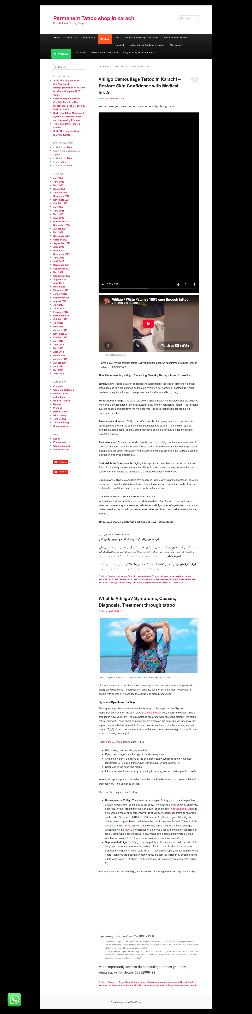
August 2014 (59, 362)
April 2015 (58, 351)
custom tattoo (60, 393)
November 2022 (61, 254)
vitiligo (121, 582)
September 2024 (61, 225)
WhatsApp (63, 53)
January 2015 (60, 359)
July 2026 (58, 177)
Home (57, 37)
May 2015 (58, 348)
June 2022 (58, 257)
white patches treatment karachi (181, 985)
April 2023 (58, 246)
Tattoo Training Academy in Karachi (147, 44)
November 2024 (61, 221)
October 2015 (60, 337)
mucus (128, 829)
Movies (57, 404)
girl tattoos (59, 397)
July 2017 (58, 304)
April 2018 (58, 283)
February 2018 (60, 290)
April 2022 (58, 261)
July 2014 (58, 366)
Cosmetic (112, 576)
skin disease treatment (167, 579)
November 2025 (61, 199)
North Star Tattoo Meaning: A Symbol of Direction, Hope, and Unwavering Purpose (68, 116)
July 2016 (58, 322)
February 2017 (60, 312)
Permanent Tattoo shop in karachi (94, 18)
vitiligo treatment (134, 582)
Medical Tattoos (61, 400)
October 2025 (60, 203)
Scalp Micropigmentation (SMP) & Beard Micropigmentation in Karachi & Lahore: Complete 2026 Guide (69, 88)
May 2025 (58, 214)
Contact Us (71, 37)
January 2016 (60, 330)
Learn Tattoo (80, 52)
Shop (106, 38)
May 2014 (58, 369)
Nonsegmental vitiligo (183, 808)
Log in (56, 438)
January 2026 (60, 192)
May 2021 (58, 272)
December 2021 (61, 264)
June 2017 (58, 308)
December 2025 (61, 196)
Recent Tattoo (60, 411)
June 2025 (58, 210)
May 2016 (58, 326)
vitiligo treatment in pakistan (157, 582)
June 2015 (58, 344)
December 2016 (61, 315)
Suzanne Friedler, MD (154, 712)
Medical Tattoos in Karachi (104, 52)
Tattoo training (61, 422)
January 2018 (60, 293)
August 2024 (59, 228)
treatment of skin (187, 579)
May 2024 (58, 232)
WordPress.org (61, 449)
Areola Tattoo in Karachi (175, 37)
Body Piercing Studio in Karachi (139, 52)
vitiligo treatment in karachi (122, 985)
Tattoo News (59, 418)
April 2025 (58, 217)
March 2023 (59, 250)
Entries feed (59, 442)
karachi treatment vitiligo (172, 982)
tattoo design (144, 576)
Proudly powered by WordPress (126, 1002)
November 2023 (61, 235)
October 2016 (60, 319)
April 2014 (58, 373)
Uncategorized (61, 426)
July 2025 (58, 206)
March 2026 (59, 188)
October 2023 (60, 239)
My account (176, 44)
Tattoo (70, 147)
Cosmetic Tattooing (127, 576)
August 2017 (59, 301)
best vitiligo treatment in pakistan (142, 982)
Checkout (119, 44)
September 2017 (61, 297)
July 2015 (58, 341)
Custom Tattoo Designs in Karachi (141, 37)
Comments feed (61, 445)
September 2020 (61, 275)
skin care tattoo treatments (141, 579)
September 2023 (61, 243)
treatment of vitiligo (108, 582)
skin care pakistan (118, 579)
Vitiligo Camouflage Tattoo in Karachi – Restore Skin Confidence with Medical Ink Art (140, 85)
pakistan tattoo (167, 576)
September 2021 (61, 268)
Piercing (57, 407)
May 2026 (58, 185)
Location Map (88, 37)
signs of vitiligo (114, 741)
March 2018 (59, 286)
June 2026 (58, 181)
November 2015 (61, 333)
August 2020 (59, 279)
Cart (117, 37)
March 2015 (59, 355)
